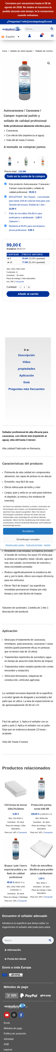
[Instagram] (14, 1015)
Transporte (19, 282)
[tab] (26, 355)
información (14, 950)
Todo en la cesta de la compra (26, 176)
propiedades (26, 368)
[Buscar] (52, 29)
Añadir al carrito (28, 293)
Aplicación (26, 375)
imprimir (47, 545)
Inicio (4, 51)
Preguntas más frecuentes (27, 389)
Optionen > (14, 221)
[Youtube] (7, 1015)
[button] (10, 37)
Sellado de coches (44, 51)
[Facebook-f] (21, 1015)
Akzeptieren (28, 531)
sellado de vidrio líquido (21, 51)
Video (26, 362)
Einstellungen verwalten (28, 539)
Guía (26, 382)
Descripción (26, 355)
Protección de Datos (34, 545)
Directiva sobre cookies (15, 545)
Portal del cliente (16, 959)
